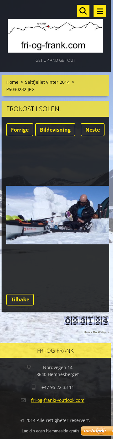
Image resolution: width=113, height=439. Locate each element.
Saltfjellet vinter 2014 (47, 82)
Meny (100, 11)
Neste (92, 129)
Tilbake (20, 299)
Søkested (83, 11)
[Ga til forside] (55, 28)
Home (12, 82)
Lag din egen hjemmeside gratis (50, 431)
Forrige (20, 129)
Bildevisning (55, 129)
